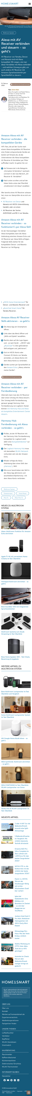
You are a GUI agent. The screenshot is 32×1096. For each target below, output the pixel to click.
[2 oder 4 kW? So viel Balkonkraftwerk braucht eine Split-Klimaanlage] (7, 827)
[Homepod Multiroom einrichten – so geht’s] (16, 571)
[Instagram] (15, 1080)
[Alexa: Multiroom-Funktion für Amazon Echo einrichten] (16, 521)
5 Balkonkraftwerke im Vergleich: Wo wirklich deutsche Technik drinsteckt (22, 839)
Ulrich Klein (15, 90)
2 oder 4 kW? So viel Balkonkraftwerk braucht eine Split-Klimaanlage (22, 827)
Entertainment (8, 493)
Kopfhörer (6, 1039)
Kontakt (5, 1011)
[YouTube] (8, 1080)
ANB (25, 1091)
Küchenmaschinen (9, 1060)
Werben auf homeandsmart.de (13, 1014)
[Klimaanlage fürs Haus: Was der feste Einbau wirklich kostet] (7, 935)
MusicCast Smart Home (12, 308)
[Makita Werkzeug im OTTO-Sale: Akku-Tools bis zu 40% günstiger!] (7, 947)
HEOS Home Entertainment (14, 302)
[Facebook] (4, 1080)
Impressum (19, 1091)
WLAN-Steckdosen (9, 1042)
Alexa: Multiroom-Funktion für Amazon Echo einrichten (16, 532)
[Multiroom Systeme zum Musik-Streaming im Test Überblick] (16, 621)
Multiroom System (8, 33)
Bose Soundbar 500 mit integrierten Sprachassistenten (14, 608)
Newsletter (6, 1076)
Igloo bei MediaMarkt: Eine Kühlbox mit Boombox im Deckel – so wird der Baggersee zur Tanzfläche (22, 903)
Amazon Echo (12, 367)
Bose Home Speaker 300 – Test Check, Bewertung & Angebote (15, 658)
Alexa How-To (19, 498)
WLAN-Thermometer (10, 1067)
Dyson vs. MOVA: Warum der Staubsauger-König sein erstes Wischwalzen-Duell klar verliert (22, 885)
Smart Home (22, 493)
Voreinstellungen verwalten (8, 1091)
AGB (3, 1092)
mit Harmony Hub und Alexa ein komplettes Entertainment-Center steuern (15, 411)
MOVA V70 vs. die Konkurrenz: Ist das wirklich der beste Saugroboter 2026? (22, 870)
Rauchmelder (7, 1054)
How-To (6, 498)
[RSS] (18, 1080)
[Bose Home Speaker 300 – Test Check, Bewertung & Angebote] (16, 646)
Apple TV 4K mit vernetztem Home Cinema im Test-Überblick (14, 557)
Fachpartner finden (9, 1023)
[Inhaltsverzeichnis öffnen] (29, 1093)
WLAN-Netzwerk (21, 451)
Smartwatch (6, 1045)
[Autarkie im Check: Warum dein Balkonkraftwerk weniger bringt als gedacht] (7, 961)
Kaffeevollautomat (9, 1057)
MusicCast (8, 346)
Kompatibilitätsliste (19, 442)
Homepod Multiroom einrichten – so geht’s (14, 582)
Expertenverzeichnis (9, 1017)
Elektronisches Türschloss (11, 1063)
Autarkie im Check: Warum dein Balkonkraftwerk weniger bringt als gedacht (22, 961)
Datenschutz (9, 1092)
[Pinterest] (11, 1080)
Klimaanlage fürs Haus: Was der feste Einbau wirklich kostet (22, 934)
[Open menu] (29, 4)
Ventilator (6, 1036)
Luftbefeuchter (8, 1033)
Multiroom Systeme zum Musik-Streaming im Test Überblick (13, 633)
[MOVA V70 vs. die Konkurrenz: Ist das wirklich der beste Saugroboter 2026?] (7, 870)
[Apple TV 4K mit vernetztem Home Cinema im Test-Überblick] (16, 546)
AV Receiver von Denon (12, 201)
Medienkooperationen (10, 1020)
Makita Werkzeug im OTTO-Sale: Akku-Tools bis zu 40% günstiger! (22, 947)
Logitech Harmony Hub (16, 448)
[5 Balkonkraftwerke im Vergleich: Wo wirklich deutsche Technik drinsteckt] (7, 840)
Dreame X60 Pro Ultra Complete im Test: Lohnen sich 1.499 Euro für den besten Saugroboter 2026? (22, 855)
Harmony (8, 466)
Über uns (5, 1008)
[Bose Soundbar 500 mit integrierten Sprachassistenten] (16, 596)
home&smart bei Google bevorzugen (21, 84)
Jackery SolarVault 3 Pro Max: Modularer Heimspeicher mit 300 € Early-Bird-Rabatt (22, 921)
